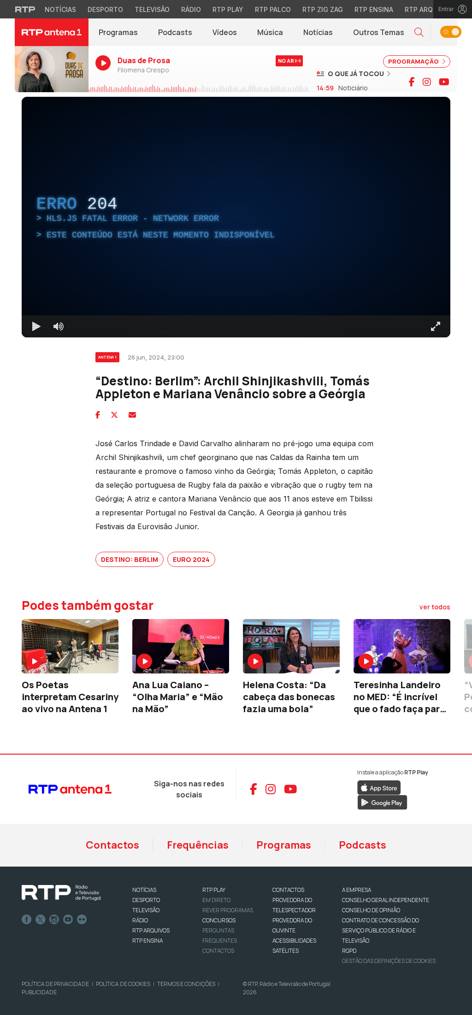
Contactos (112, 845)
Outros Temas (378, 32)
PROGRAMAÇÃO (414, 61)
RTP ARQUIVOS (151, 930)
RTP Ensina (373, 9)
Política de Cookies (123, 984)
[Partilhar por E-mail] (132, 415)
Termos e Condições (186, 984)
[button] (419, 32)
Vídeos (224, 32)
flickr (82, 920)
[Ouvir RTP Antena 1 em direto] (51, 69)
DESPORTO (146, 900)
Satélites (285, 951)
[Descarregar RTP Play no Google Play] (382, 802)
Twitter (40, 920)
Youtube (68, 920)
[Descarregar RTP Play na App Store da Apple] (379, 787)
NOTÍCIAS (144, 890)
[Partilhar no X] (114, 415)
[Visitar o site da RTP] (25, 9)
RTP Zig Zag (322, 9)
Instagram (54, 920)
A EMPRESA (356, 890)
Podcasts (175, 32)
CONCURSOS (219, 920)
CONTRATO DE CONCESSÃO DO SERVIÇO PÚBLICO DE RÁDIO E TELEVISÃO (380, 930)
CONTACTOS (288, 890)
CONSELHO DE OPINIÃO (371, 910)
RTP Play (227, 9)
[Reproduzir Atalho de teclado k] (36, 326)
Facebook (27, 920)
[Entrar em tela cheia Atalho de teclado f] (436, 326)
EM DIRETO (216, 900)
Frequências (198, 845)
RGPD (349, 951)
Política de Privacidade (55, 984)
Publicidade (39, 992)
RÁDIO (140, 920)
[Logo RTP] (61, 893)
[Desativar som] (58, 326)
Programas (118, 32)
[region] (236, 217)
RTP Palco (273, 9)
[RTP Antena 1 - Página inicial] (51, 32)
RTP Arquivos (429, 9)
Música (270, 32)
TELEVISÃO (145, 910)
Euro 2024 (191, 559)
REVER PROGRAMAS (227, 910)
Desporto (105, 9)
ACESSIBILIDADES (294, 940)
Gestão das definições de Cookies (389, 961)
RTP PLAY (213, 890)
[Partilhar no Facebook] (97, 415)
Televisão (152, 9)
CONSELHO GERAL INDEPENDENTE (385, 900)
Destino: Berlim (129, 559)
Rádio (191, 9)
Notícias (60, 9)
